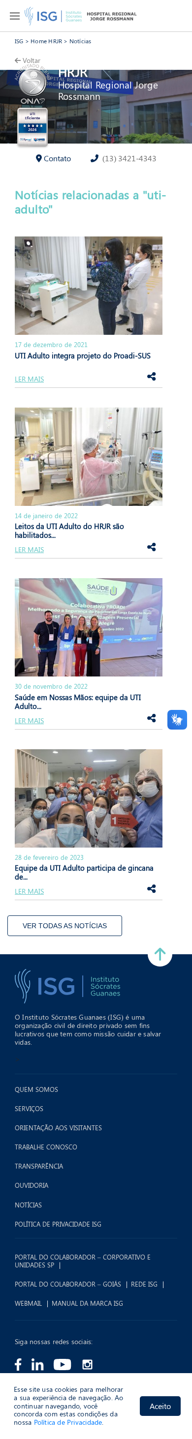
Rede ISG (144, 1284)
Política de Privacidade (68, 1422)
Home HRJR (46, 41)
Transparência (39, 1166)
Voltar (31, 60)
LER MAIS (29, 379)
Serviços (29, 1109)
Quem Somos (36, 1089)
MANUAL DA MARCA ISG (87, 1303)
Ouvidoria (31, 1185)
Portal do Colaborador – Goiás (68, 1284)
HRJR (73, 71)
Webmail (28, 1303)
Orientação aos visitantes (58, 1128)
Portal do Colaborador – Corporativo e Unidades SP (83, 1260)
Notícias (80, 41)
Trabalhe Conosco (46, 1147)
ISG (19, 41)
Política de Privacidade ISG (58, 1224)
